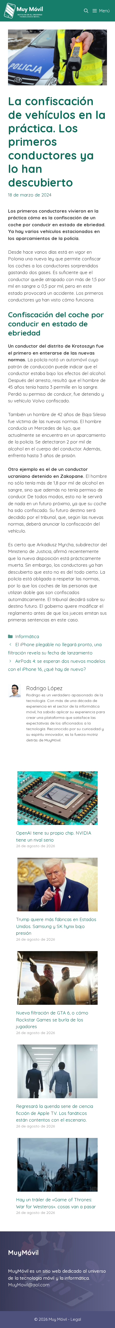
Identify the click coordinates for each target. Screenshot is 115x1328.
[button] (86, 10)
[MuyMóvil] (24, 10)
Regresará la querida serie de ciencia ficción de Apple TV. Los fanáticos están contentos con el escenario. (54, 1113)
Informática (27, 636)
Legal (76, 1319)
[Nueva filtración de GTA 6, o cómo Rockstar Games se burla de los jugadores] (57, 1001)
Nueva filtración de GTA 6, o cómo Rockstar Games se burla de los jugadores (52, 1019)
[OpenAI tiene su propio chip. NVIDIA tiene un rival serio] (57, 821)
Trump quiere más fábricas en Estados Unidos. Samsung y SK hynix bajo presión (56, 926)
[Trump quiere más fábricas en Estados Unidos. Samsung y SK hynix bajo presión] (57, 908)
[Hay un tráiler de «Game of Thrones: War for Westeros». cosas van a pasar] (57, 1188)
